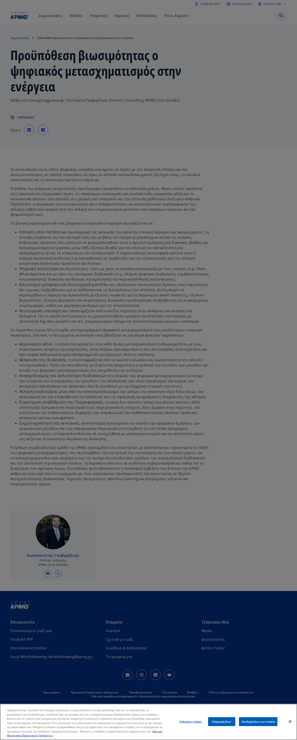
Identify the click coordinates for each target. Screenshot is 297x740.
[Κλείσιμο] (290, 721)
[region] (148, 722)
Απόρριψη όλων (222, 721)
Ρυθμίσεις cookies (191, 721)
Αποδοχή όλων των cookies (258, 721)
